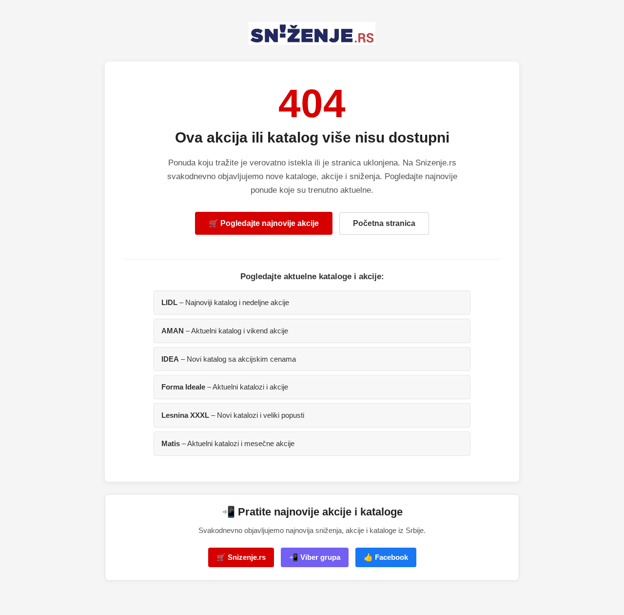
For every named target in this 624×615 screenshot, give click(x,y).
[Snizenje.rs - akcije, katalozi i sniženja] (312, 33)
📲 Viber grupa (314, 557)
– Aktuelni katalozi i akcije (224, 387)
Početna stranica (384, 223)
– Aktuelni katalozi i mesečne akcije (227, 443)
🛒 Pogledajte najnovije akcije (264, 223)
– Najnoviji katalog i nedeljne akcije (225, 302)
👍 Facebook (386, 557)
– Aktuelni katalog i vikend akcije (224, 331)
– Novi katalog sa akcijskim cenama (228, 359)
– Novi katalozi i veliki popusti (232, 415)
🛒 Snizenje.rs (241, 557)
